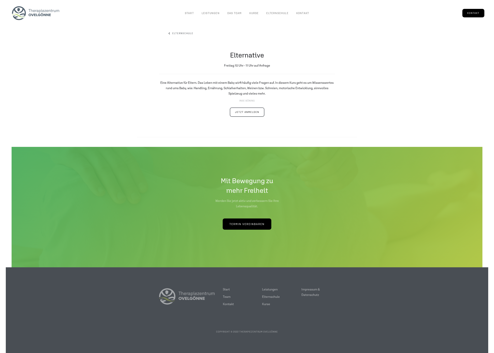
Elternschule (277, 13)
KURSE (254, 13)
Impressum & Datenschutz (310, 292)
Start (189, 13)
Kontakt (228, 304)
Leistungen (211, 13)
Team (227, 296)
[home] (36, 13)
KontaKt (302, 13)
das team (234, 13)
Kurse (266, 304)
